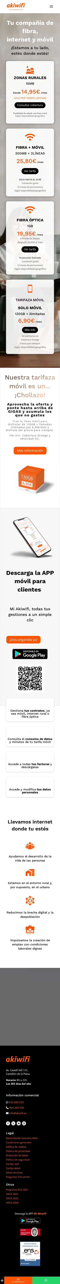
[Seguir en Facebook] (8, 1123)
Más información (30, 450)
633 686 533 (16, 1102)
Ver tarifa (30, 171)
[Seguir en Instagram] (24, 1123)
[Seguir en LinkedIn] (19, 1123)
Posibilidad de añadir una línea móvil (30, 113)
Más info (30, 330)
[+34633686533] (46, 1280)
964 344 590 (16, 1107)
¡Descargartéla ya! (23, 639)
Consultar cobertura (30, 105)
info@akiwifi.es (17, 1113)
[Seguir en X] (13, 1123)
